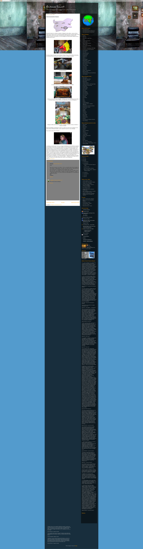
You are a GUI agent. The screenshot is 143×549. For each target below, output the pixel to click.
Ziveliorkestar (85, 86)
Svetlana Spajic (85, 87)
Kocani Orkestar (85, 54)
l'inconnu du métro (86, 218)
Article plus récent (50, 202)
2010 (84, 159)
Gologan (84, 109)
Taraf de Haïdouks (86, 130)
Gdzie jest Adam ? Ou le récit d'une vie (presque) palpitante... (89, 227)
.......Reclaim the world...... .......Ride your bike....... (87, 231)
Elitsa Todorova (85, 140)
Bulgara (84, 139)
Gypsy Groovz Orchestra (87, 43)
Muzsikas (84, 90)
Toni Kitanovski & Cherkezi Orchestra (89, 119)
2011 (84, 157)
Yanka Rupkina (85, 74)
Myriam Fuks (85, 115)
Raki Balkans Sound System (87, 85)
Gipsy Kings (85, 124)
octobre (85, 172)
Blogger (76, 545)
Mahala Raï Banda (86, 53)
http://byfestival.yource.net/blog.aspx (89, 30)
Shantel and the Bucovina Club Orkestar (89, 72)
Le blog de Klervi (86, 236)
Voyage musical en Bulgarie (87, 183)
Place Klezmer (85, 64)
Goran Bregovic (85, 50)
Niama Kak (84, 136)
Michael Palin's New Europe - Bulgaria (89, 182)
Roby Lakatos (85, 114)
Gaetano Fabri (85, 44)
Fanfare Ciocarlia (85, 65)
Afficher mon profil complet (86, 248)
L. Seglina (51, 180)
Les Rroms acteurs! (86, 209)
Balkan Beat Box (85, 71)
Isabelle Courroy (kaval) (86, 135)
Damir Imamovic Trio (86, 80)
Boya (83, 98)
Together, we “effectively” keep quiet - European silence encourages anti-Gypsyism (89, 194)
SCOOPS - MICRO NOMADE (88, 241)
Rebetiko (84, 110)
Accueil (62, 202)
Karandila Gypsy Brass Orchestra (88, 49)
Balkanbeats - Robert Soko (87, 38)
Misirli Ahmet (85, 97)
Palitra (84, 39)
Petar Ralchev (85, 91)
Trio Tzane (84, 51)
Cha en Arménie (86, 233)
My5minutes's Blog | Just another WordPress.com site (89, 221)
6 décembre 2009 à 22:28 (58, 163)
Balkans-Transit (55, 6)
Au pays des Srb (86, 166)
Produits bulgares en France (87, 180)
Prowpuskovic (85, 55)
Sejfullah (84, 35)
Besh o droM (85, 95)
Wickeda (84, 118)
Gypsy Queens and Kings (87, 45)
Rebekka (84, 125)
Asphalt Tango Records (86, 40)
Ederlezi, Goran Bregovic (87, 70)
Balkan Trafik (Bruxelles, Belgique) (88, 198)
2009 (84, 160)
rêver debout (85, 215)
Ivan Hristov (85, 108)
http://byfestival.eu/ (86, 29)
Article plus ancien (75, 202)
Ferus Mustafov (85, 92)
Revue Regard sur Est (86, 187)
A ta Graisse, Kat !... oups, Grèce (88, 224)
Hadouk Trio (85, 56)
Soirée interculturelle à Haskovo (89, 168)
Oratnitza (84, 131)
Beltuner (84, 101)
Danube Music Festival (86, 107)
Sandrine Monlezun (86, 102)
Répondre (51, 176)
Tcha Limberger (85, 120)
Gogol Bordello (85, 59)
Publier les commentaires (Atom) (56, 204)
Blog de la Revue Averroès (87, 217)
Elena (89, 245)
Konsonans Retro (85, 93)
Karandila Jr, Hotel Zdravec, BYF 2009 (89, 48)
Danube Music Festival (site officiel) (88, 105)
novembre (85, 163)
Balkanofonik (85, 81)
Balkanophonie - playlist (86, 60)
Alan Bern (84, 96)
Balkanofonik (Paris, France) (87, 205)
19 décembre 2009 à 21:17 (58, 180)
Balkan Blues (85, 126)
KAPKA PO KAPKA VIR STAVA (88, 228)
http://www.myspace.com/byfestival (88, 32)
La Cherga (84, 113)
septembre (86, 173)
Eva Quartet (85, 66)
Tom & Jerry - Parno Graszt (87, 141)
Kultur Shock (85, 69)
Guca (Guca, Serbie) (86, 204)
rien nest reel (85, 234)
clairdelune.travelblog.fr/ (87, 239)
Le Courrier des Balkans (86, 186)
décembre (85, 161)
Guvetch (84, 129)
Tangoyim (84, 128)
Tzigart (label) (85, 134)
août (85, 175)
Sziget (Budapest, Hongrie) (87, 203)
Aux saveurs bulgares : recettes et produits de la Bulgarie (88, 185)
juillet (85, 176)
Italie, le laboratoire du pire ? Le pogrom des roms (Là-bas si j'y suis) (89, 192)
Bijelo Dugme (85, 77)
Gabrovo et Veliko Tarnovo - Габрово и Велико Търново (90, 170)
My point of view (86, 211)
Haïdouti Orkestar (85, 82)
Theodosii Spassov (86, 61)
